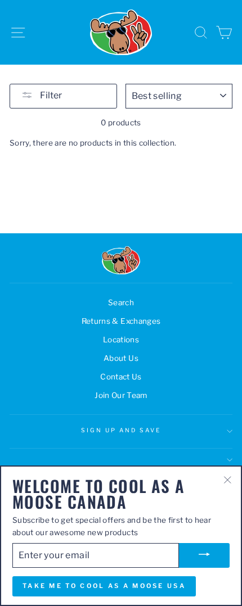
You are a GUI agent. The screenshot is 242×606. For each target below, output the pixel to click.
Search (121, 302)
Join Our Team (121, 395)
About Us (121, 358)
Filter (50, 95)
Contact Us (120, 376)
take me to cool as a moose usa (104, 586)
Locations (121, 339)
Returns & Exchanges (121, 320)
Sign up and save (121, 430)
